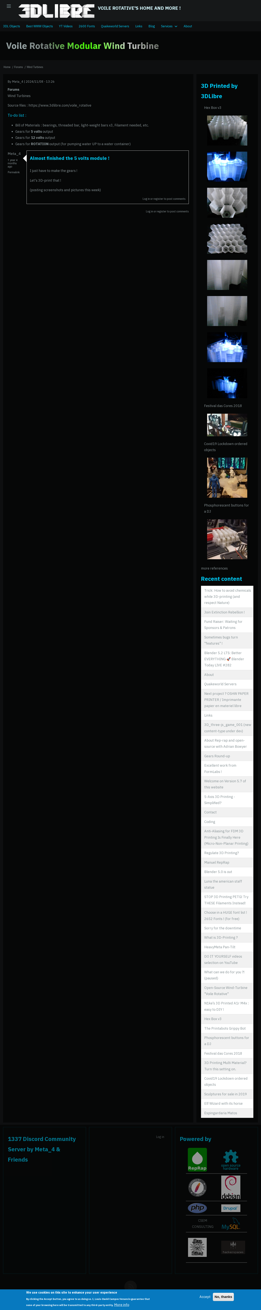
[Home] (56, 11)
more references (214, 568)
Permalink (14, 172)
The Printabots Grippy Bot (225, 1028)
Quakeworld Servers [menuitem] (115, 26)
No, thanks (223, 1297)
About (209, 674)
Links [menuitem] (138, 26)
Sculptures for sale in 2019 (225, 1094)
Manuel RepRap (216, 862)
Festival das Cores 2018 (223, 406)
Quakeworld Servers (220, 684)
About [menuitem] (188, 26)
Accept (205, 1297)
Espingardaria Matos (220, 1113)
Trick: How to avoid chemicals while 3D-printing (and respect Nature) (227, 596)
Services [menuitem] (167, 26)
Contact (210, 812)
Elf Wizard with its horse (223, 1103)
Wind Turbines (35, 67)
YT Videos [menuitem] (66, 26)
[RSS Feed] (130, 1287)
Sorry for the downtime (222, 928)
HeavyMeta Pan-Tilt (219, 947)
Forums (18, 67)
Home (7, 67)
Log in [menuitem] (160, 1137)
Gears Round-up (217, 756)
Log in (146, 199)
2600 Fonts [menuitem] (87, 26)
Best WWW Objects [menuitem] (39, 26)
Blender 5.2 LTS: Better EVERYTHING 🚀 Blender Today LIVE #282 (224, 659)
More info (121, 1305)
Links (208, 715)
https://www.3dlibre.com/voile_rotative (59, 105)
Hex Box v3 (212, 107)
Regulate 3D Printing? (221, 853)
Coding (209, 822)
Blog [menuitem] (151, 26)
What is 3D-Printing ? (221, 937)
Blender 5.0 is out (218, 872)
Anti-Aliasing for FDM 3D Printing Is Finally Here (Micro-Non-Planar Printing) (226, 837)
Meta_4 (17, 81)
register (158, 199)
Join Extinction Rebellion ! (224, 612)
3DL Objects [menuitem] (11, 26)
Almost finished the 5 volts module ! (69, 158)
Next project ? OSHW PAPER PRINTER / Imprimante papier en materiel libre (226, 699)
